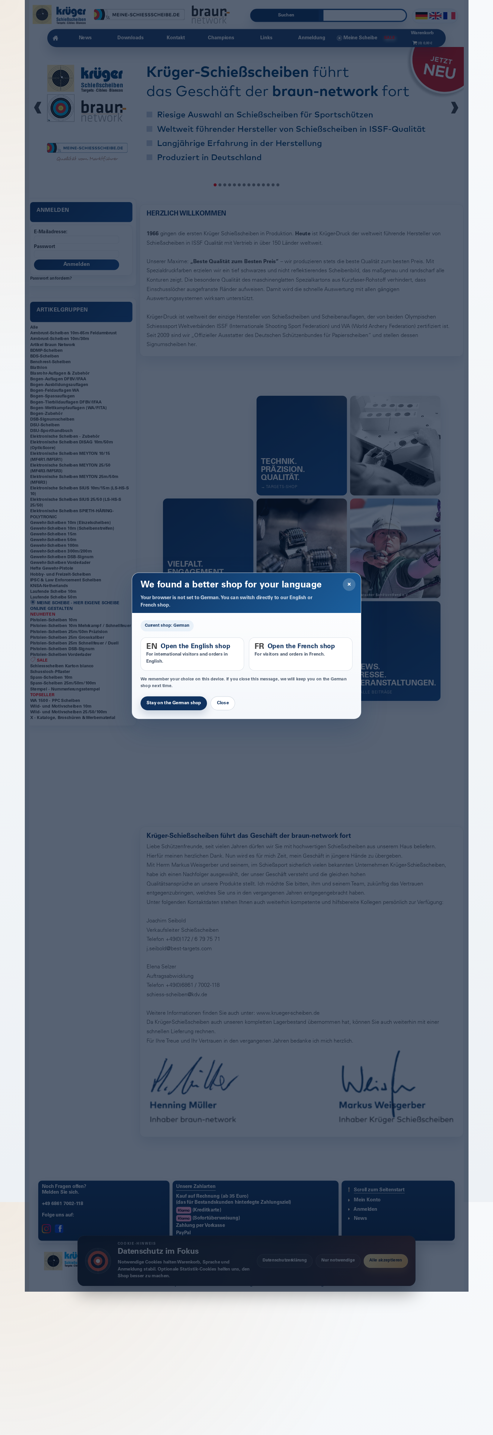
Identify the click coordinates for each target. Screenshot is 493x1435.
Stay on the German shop (174, 723)
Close (223, 723)
